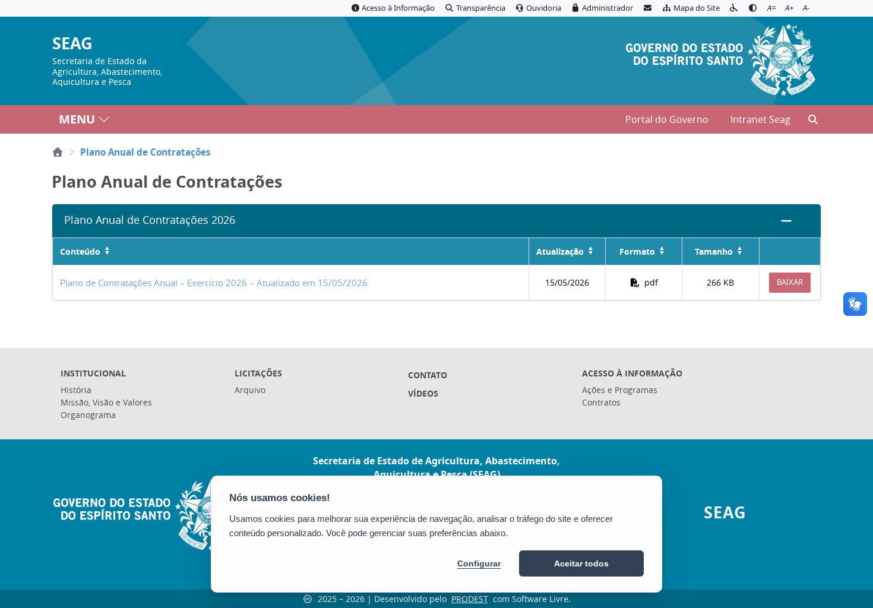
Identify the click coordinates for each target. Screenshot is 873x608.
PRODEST (469, 598)
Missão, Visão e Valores (106, 402)
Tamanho (714, 251)
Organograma (88, 414)
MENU (77, 119)
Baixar (790, 282)
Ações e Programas (619, 389)
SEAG (72, 43)
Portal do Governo (666, 119)
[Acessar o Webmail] (647, 8)
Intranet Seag (760, 119)
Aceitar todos (581, 563)
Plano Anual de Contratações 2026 (149, 220)
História (76, 389)
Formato (637, 251)
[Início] (58, 152)
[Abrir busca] (813, 119)
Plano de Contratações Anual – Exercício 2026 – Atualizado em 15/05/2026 (214, 283)
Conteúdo (80, 251)
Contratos (601, 402)
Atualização (560, 251)
